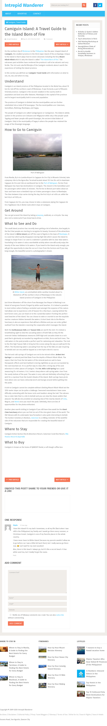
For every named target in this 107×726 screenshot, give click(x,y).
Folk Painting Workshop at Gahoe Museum (88, 43)
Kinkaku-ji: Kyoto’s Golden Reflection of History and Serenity (88, 34)
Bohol (17, 402)
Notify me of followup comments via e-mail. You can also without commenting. (36, 616)
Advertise (22, 14)
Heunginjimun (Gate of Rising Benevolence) (86, 47)
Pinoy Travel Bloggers (39, 715)
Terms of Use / (63, 715)
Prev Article (13, 44)
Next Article (61, 44)
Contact (37, 14)
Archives (3, 715)
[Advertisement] (37, 464)
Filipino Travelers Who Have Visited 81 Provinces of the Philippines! (96, 662)
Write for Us (73, 715)
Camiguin (11, 22)
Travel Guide (21, 22)
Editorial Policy (23, 715)
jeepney (40, 215)
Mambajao (63, 234)
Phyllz (15, 525)
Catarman (35, 418)
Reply (14, 555)
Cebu (65, 399)
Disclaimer (12, 715)
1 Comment (49, 39)
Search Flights (85, 715)
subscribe (60, 615)
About (8, 14)
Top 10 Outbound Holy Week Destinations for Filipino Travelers (95, 695)
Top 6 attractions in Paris (87, 39)
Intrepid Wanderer (24, 5)
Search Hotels (98, 715)
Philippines (39, 51)
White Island (19, 292)
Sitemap (52, 715)
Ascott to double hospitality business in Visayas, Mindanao (86, 53)
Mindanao (26, 51)
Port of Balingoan (50, 183)
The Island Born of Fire (49, 60)
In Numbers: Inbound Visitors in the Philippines (95, 674)
